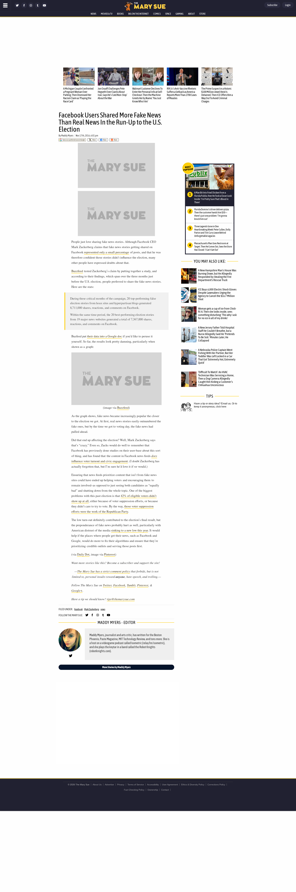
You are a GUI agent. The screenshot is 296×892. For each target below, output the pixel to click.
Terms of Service (135, 784)
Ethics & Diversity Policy (192, 784)
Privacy (120, 784)
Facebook (119, 585)
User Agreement (170, 784)
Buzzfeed (77, 271)
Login (288, 5)
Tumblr (131, 585)
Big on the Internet (138, 13)
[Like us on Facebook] (24, 7)
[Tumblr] (37, 7)
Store (202, 13)
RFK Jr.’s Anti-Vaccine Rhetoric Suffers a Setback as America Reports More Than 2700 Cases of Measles (182, 93)
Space (168, 13)
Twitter (107, 585)
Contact (165, 790)
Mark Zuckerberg (91, 609)
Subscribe (272, 5)
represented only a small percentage (106, 252)
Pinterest (109, 554)
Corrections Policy (216, 784)
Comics (157, 13)
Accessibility (153, 784)
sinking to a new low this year (129, 530)
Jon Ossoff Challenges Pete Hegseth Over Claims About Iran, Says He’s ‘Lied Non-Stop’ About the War (112, 93)
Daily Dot (83, 554)
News (93, 13)
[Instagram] (31, 7)
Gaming (179, 13)
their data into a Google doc (104, 336)
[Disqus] (117, 722)
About (191, 13)
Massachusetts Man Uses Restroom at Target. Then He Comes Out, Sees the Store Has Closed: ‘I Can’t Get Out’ (213, 246)
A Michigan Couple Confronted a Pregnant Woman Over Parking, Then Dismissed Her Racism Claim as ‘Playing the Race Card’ (78, 95)
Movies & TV (106, 13)
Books (120, 13)
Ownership (153, 790)
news (103, 609)
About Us (97, 784)
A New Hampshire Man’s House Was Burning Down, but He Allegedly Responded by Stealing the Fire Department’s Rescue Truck (217, 275)
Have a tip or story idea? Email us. (212, 403)
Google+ (76, 590)
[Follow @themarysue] (17, 7)
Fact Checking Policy (134, 790)
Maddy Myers (67, 135)
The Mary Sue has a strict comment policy (103, 571)
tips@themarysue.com (121, 599)
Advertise (109, 784)
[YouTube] (44, 7)
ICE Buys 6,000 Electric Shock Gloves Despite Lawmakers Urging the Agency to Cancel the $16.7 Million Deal (217, 294)
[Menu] (5, 5)
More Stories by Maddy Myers (116, 667)
